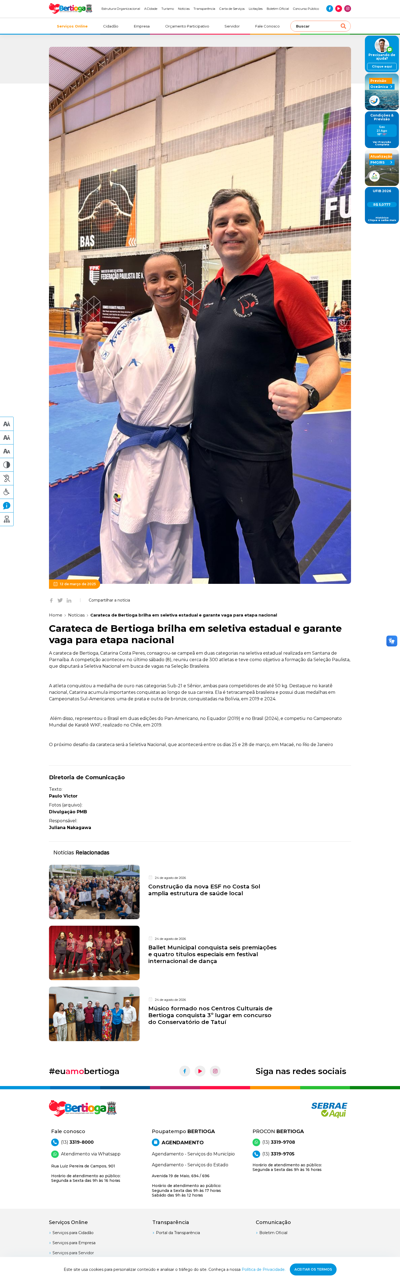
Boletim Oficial (278, 9)
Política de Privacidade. (263, 1269)
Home (55, 615)
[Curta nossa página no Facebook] (329, 8)
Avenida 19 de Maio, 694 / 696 (186, 1185)
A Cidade (151, 9)
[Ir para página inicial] (71, 8)
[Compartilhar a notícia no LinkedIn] (69, 600)
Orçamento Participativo (187, 26)
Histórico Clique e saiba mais (382, 219)
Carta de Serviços (232, 9)
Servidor (232, 26)
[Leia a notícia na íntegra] (200, 892)
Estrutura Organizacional (120, 9)
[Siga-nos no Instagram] (347, 8)
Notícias (184, 9)
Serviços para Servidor (73, 1252)
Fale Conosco (267, 26)
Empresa (142, 26)
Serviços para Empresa (74, 1242)
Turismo (167, 9)
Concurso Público (306, 9)
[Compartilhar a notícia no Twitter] (60, 600)
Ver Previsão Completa (382, 143)
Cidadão (110, 26)
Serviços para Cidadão (73, 1232)
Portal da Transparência (178, 1232)
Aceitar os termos (313, 1269)
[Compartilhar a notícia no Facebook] (51, 600)
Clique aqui (382, 66)
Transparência (204, 9)
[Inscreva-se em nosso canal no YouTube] (338, 8)
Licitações (256, 9)
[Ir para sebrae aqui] (316, 1110)
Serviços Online (72, 26)
